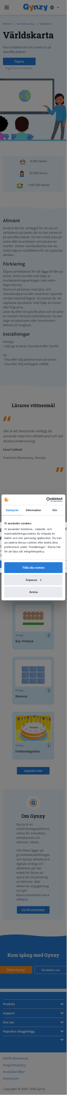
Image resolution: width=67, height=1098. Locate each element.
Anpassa (31, 579)
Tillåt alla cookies (33, 567)
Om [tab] (54, 510)
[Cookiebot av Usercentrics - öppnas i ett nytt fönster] (47, 499)
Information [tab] (33, 510)
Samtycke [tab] (12, 510)
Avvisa (33, 592)
